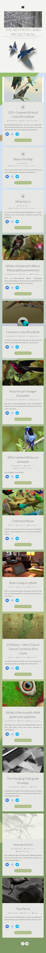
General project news (32, 120)
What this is (23, 201)
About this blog (23, 159)
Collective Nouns (23, 521)
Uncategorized (35, 274)
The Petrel (23, 909)
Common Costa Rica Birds (23, 332)
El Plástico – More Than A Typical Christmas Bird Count (23, 649)
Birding (23, 120)
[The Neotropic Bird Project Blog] (23, 19)
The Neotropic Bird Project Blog (23, 32)
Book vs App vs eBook (23, 583)
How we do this (23, 844)
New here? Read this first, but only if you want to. (23, 165)
